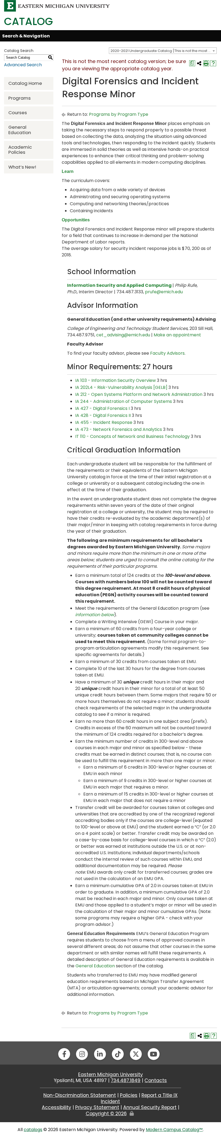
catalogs (33, 1129)
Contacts (155, 1080)
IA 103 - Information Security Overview (115, 380)
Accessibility (56, 1107)
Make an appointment (177, 335)
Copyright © (106, 1113)
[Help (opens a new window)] (213, 63)
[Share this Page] (199, 63)
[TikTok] (118, 1054)
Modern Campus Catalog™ (174, 1129)
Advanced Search (23, 65)
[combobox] (163, 50)
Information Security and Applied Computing (119, 285)
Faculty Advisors (167, 353)
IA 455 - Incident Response (103, 422)
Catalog (28, 21)
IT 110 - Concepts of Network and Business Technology (132, 436)
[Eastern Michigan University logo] (57, 5)
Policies (128, 1095)
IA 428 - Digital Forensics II (103, 415)
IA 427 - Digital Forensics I (102, 408)
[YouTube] (154, 1054)
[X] (136, 1054)
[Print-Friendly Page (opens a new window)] (206, 63)
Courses (17, 112)
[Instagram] (82, 1054)
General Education (19, 129)
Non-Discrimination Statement (79, 1095)
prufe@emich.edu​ (164, 292)
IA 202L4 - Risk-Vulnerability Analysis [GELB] (121, 387)
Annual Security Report (150, 1107)
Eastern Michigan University (110, 1074)
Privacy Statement (97, 1107)
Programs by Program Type (118, 114)
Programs (19, 98)
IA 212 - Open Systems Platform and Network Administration (138, 394)
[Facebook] (64, 1054)
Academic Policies (20, 149)
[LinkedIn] (100, 1054)
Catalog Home (25, 83)
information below (94, 615)
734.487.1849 (125, 1080)
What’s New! (22, 167)
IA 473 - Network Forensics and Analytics (118, 429)
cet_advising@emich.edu (123, 335)
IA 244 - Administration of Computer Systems (123, 401)
